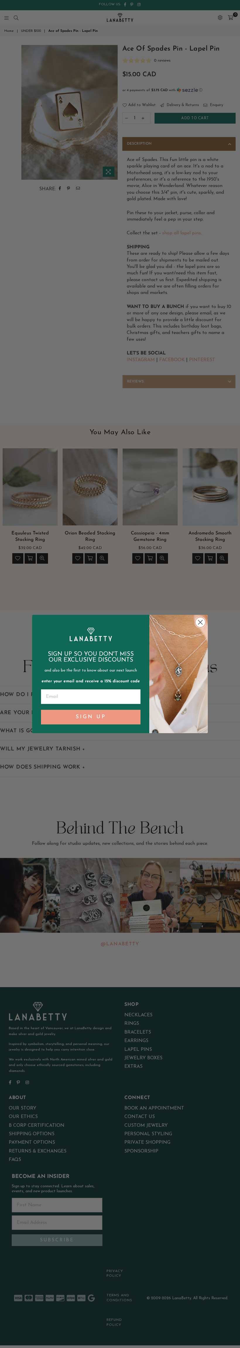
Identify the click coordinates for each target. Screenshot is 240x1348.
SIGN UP (91, 717)
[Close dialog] (200, 622)
